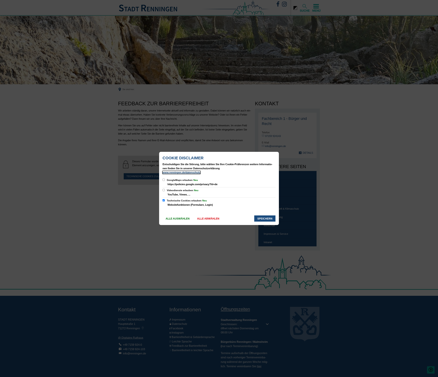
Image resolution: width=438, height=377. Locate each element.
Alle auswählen (178, 218)
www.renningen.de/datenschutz (181, 172)
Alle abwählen (208, 218)
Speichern (264, 218)
